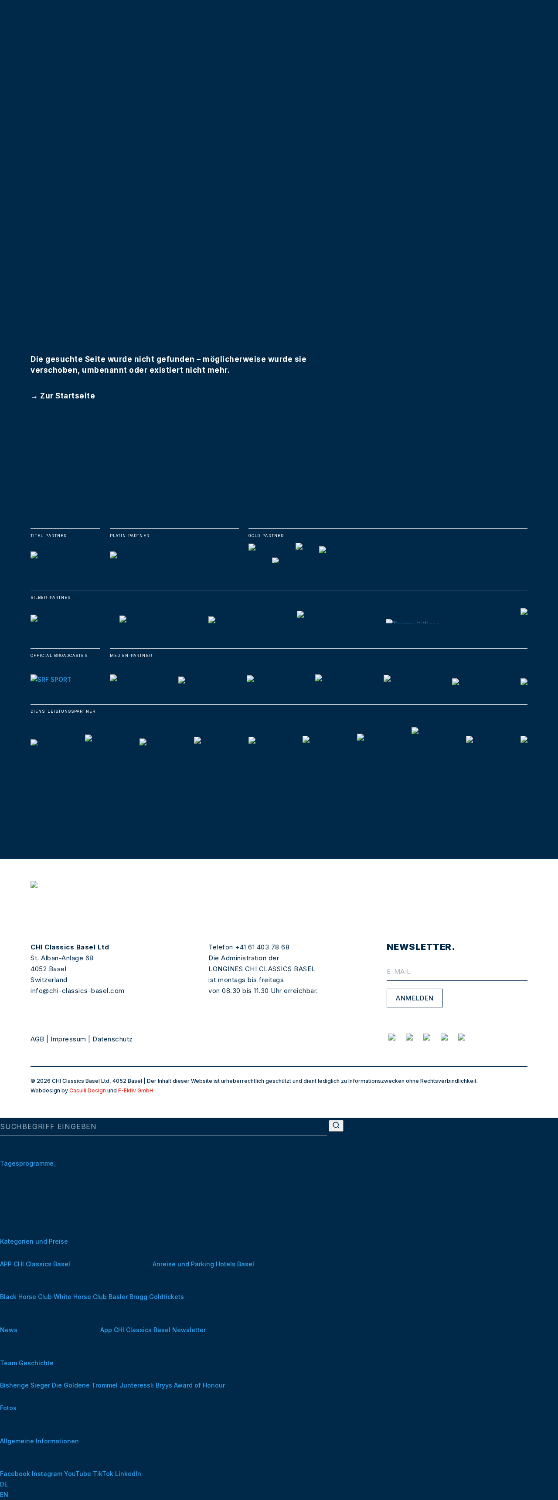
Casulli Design (87, 1090)
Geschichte (36, 1363)
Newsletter (189, 1329)
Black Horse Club (26, 1296)
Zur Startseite (67, 395)
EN (4, 1494)
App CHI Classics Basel (135, 1329)
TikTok (103, 1473)
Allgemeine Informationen (39, 1441)
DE (4, 1484)
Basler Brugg (128, 1296)
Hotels (225, 1264)
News (8, 1329)
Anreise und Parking (183, 1264)
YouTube (77, 1473)
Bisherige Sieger (26, 1385)
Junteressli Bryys (145, 1385)
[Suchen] (336, 1126)
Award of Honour (199, 1385)
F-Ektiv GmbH (135, 1090)
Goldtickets (166, 1296)
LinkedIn (128, 1473)
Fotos (8, 1408)
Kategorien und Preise (34, 1241)
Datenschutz (112, 1039)
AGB (37, 1039)
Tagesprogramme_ (28, 1163)
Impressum (68, 1039)
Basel (245, 1264)
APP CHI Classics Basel (35, 1264)
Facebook (15, 1473)
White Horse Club (80, 1296)
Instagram (47, 1473)
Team (8, 1363)
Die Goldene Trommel (85, 1385)
